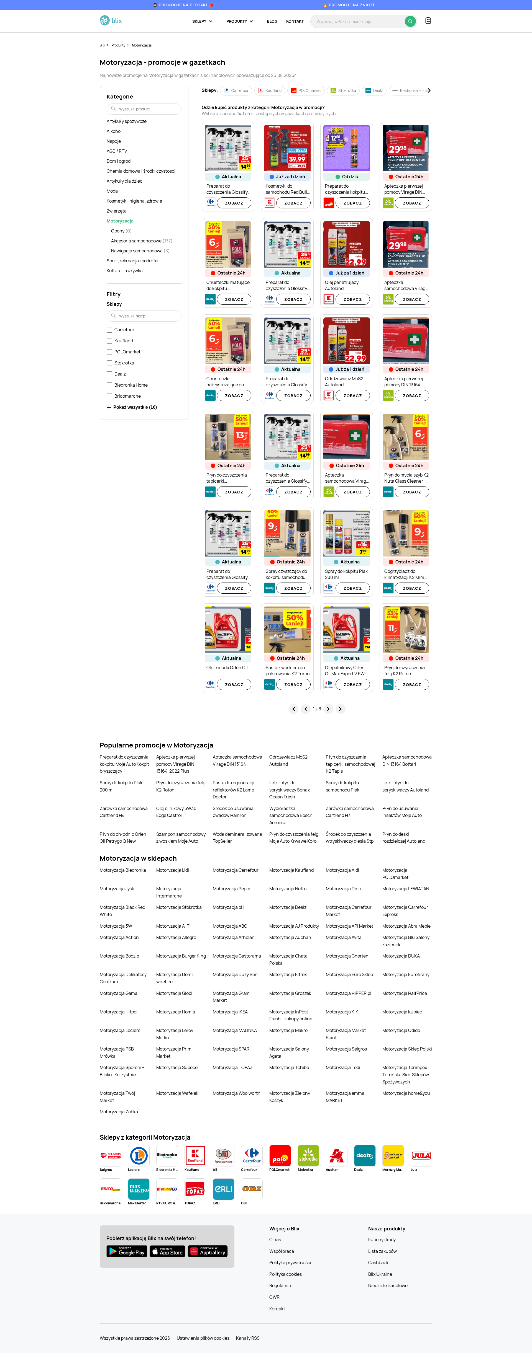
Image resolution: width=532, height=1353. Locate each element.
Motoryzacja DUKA (401, 956)
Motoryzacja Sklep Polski (407, 1049)
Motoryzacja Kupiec (402, 1012)
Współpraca (281, 1251)
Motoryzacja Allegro (176, 937)
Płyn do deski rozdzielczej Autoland (403, 837)
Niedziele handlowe (388, 1285)
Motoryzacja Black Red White (122, 910)
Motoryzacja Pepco (232, 889)
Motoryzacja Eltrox (288, 974)
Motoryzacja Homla (175, 1012)
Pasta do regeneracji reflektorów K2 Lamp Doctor (233, 790)
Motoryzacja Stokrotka (179, 907)
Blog (272, 21)
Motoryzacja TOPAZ (233, 1067)
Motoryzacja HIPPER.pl (348, 993)
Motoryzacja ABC (230, 926)
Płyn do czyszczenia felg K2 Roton (180, 786)
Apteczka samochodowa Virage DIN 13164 (237, 760)
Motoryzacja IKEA (230, 1012)
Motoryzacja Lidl (172, 870)
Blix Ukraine (380, 1274)
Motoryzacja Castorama (237, 956)
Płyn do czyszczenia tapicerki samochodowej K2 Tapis (350, 764)
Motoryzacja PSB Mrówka (117, 1052)
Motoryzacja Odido (401, 1030)
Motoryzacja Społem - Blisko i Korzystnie (122, 1071)
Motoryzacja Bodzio (119, 956)
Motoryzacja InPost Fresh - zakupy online (290, 1015)
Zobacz (234, 203)
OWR (274, 1297)
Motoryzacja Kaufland (291, 870)
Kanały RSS (248, 1338)
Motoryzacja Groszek (290, 993)
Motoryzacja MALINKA (235, 1030)
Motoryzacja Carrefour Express (405, 910)
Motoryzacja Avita (344, 937)
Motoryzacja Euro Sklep (349, 974)
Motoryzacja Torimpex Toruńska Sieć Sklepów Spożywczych (405, 1074)
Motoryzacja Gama (118, 993)
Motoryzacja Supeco (177, 1067)
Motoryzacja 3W (116, 926)
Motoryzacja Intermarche (169, 892)
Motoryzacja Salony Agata (289, 1052)
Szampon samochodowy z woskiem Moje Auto (181, 837)
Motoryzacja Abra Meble (406, 926)
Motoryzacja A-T (173, 926)
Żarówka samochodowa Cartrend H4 (124, 812)
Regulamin (280, 1285)
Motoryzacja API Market (349, 926)
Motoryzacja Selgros (346, 1049)
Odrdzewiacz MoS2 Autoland (288, 760)
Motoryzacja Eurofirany (405, 974)
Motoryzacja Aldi (342, 870)
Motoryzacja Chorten (347, 956)
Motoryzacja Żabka (119, 1112)
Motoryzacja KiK (342, 1012)
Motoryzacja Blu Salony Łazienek (405, 941)
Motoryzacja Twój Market (117, 1096)
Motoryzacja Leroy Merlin (174, 1034)
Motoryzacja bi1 (228, 907)
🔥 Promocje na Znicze (349, 4)
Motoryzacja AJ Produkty (294, 926)
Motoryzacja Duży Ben (235, 974)
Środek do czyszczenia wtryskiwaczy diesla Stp (350, 837)
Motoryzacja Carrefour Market (349, 910)
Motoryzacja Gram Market (231, 996)
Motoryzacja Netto (287, 889)
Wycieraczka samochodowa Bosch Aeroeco (291, 815)
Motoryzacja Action (119, 937)
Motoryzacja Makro (288, 1030)
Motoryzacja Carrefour (236, 870)
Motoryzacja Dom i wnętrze (174, 978)
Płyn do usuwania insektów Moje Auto (402, 812)
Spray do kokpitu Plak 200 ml (121, 786)
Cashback (378, 1262)
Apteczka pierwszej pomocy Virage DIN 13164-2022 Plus (175, 764)
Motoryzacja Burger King (181, 956)
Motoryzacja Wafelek (177, 1093)
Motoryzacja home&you (406, 1093)
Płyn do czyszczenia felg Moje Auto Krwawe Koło (293, 837)
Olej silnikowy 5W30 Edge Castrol (176, 812)
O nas (275, 1239)
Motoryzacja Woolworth (236, 1093)
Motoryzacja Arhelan (234, 937)
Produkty (118, 45)
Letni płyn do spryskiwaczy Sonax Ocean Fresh (289, 790)
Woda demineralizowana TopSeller (237, 837)
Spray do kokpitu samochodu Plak (342, 786)
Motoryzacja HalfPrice (404, 993)
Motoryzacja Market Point (346, 1034)
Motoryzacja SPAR (231, 1049)
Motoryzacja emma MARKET (345, 1096)
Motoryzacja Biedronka (123, 870)
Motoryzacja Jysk (117, 889)
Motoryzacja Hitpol (118, 1012)
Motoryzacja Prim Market (173, 1052)
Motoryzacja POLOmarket (395, 873)
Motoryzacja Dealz (287, 907)
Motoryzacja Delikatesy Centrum (123, 978)
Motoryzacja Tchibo (289, 1067)
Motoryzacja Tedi (343, 1067)
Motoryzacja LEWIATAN (405, 889)
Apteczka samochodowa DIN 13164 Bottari (407, 760)
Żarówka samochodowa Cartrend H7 (350, 812)
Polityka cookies (285, 1274)
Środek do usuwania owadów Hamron (233, 812)
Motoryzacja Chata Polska (288, 959)
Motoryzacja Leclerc (120, 1030)
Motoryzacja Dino (343, 889)
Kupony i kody (382, 1239)
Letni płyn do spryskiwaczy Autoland (405, 786)
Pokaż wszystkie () (135, 407)
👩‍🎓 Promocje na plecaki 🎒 (183, 4)
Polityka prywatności (290, 1262)
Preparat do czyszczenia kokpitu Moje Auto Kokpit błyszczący (124, 764)
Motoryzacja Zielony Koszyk (289, 1096)
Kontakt (295, 21)
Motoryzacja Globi (174, 993)
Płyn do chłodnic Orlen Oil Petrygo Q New (123, 837)
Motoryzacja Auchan (290, 937)
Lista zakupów (382, 1251)
